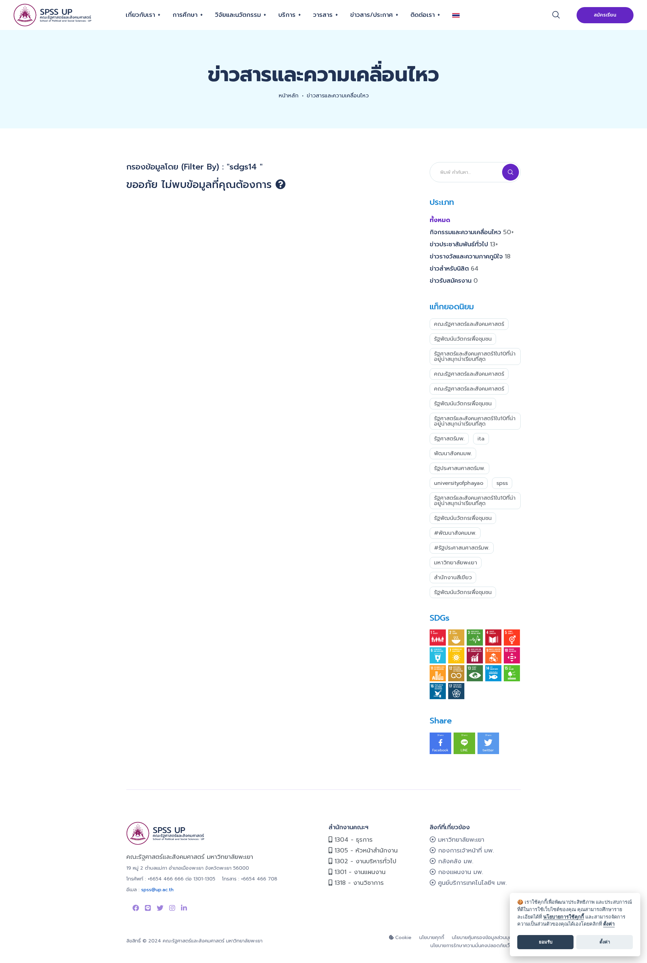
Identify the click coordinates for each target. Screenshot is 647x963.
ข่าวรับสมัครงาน (454, 280)
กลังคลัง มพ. (454, 861)
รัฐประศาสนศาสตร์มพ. (459, 468)
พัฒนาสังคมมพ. (453, 453)
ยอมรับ (545, 941)
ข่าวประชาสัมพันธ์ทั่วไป (464, 244)
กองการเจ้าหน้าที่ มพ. (465, 850)
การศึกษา (185, 15)
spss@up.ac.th (157, 889)
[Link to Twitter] (160, 908)
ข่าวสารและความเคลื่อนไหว (338, 96)
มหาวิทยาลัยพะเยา (455, 563)
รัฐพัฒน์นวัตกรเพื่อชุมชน (463, 339)
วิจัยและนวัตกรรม (238, 15)
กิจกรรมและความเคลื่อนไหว (472, 232)
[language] (458, 15)
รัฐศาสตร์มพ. (449, 439)
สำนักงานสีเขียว (453, 577)
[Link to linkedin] (184, 908)
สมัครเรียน (605, 15)
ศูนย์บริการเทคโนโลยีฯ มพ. (471, 883)
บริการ (287, 15)
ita (481, 439)
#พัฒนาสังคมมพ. (455, 533)
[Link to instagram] (172, 908)
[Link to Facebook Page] (135, 908)
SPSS (502, 483)
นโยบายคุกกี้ (431, 937)
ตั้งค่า (609, 924)
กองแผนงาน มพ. (459, 872)
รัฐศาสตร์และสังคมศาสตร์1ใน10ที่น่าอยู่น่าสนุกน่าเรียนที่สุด (475, 356)
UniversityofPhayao (458, 483)
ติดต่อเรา (422, 15)
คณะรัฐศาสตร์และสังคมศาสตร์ (469, 324)
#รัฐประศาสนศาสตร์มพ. (461, 548)
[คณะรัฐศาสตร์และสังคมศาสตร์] (53, 15)
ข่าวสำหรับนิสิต (454, 268)
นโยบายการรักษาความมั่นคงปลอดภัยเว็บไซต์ (475, 945)
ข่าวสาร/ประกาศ (371, 15)
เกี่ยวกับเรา (140, 15)
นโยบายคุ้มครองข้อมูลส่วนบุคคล (485, 937)
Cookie (402, 937)
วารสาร (323, 15)
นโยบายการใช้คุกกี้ (563, 917)
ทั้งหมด (440, 220)
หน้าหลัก (289, 96)
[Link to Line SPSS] (148, 908)
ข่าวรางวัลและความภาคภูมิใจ (470, 256)
